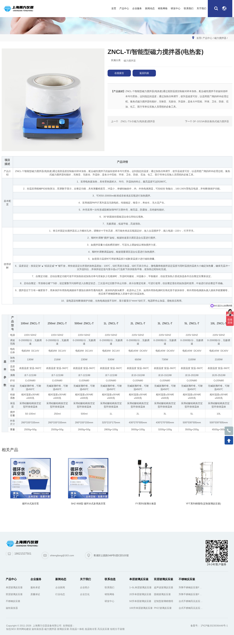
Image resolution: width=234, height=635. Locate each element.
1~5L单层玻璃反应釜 (140, 587)
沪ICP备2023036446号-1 (214, 625)
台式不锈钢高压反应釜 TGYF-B (191, 608)
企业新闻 (60, 587)
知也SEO (11, 629)
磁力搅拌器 (220, 38)
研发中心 (109, 601)
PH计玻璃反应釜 (163, 608)
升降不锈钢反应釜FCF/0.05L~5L (191, 587)
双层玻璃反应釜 (14, 594)
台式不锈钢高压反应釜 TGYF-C (191, 601)
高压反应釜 (103, 629)
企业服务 (35, 579)
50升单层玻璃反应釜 (140, 601)
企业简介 (85, 587)
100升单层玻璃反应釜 (141, 608)
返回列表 (144, 73)
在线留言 (119, 73)
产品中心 (207, 38)
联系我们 (109, 587)
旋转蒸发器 (12, 608)
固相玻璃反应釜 (162, 594)
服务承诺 (35, 587)
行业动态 (60, 594)
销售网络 (109, 594)
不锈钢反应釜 (13, 601)
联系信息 (110, 579)
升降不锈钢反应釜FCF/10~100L (191, 594)
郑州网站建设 (24, 629)
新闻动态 (60, 579)
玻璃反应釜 (63, 629)
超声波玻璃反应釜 (163, 587)
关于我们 (85, 579)
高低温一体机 (77, 629)
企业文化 (85, 594)
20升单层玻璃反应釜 (140, 594)
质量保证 (35, 594)
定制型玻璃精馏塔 (163, 601)
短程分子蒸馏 (117, 629)
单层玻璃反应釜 (14, 587)
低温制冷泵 (91, 629)
